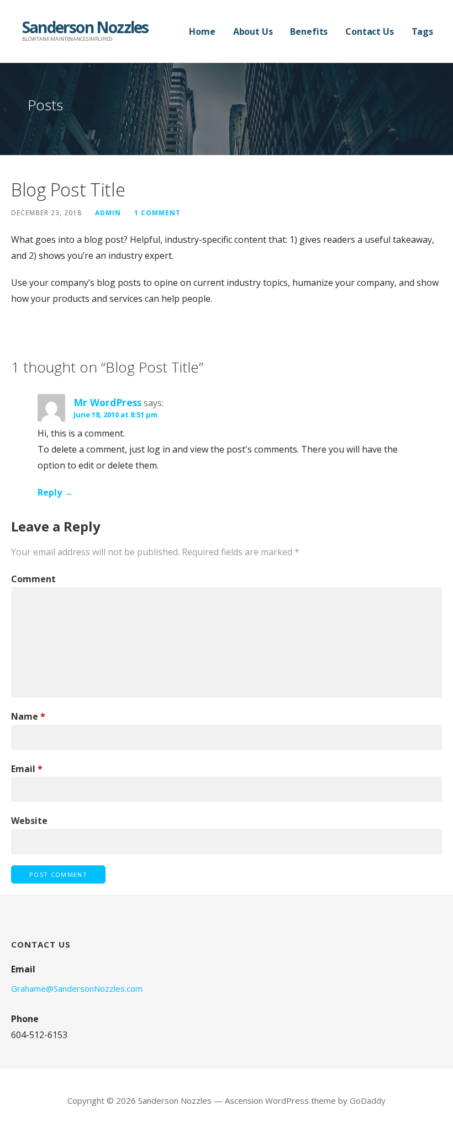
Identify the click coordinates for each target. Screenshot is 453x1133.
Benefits (309, 31)
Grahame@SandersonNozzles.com (77, 988)
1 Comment (157, 212)
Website (29, 821)
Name (28, 716)
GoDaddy (368, 1100)
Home (202, 31)
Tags (422, 31)
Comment (33, 579)
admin (108, 212)
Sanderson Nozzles (85, 27)
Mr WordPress (107, 402)
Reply (50, 492)
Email (27, 769)
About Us (253, 31)
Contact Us (369, 31)
